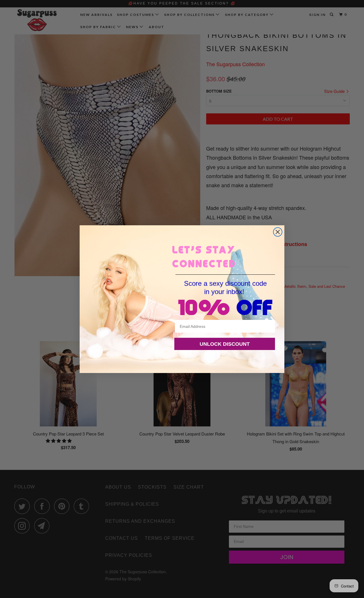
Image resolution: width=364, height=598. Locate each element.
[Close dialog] (277, 232)
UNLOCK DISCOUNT (225, 344)
